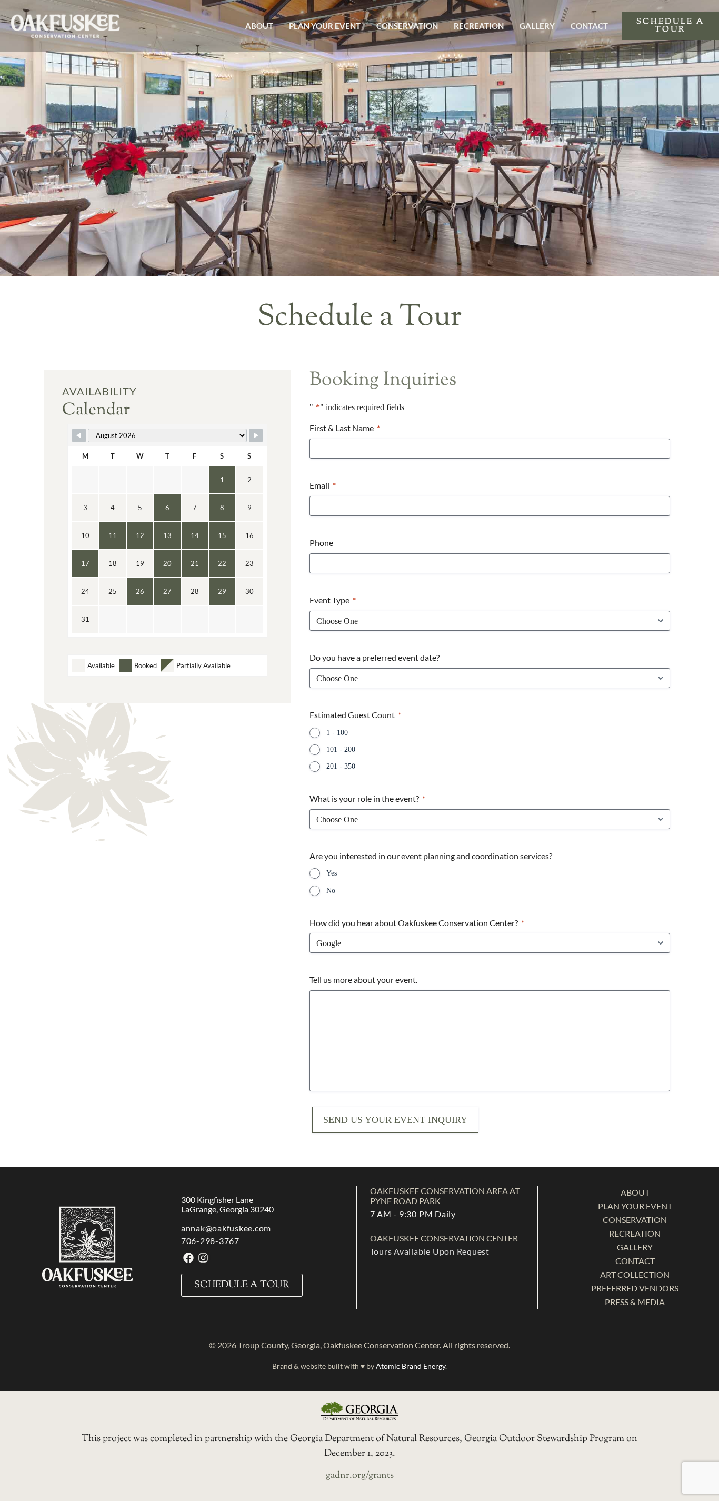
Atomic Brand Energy (410, 1365)
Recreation (479, 26)
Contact (589, 26)
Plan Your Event (325, 26)
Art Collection (635, 1274)
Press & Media (635, 1302)
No (330, 890)
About (259, 26)
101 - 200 (340, 749)
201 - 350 (340, 766)
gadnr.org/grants (360, 1476)
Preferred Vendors (634, 1288)
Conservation (407, 26)
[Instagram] (203, 1257)
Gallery (537, 26)
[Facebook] (188, 1257)
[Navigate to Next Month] (256, 435)
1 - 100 (337, 733)
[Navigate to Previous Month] (79, 435)
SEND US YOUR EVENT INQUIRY (395, 1120)
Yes (331, 873)
